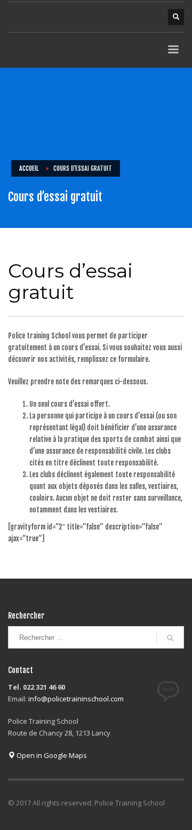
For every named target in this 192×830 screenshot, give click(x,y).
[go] (170, 638)
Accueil (28, 168)
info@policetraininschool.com (76, 698)
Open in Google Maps (51, 755)
